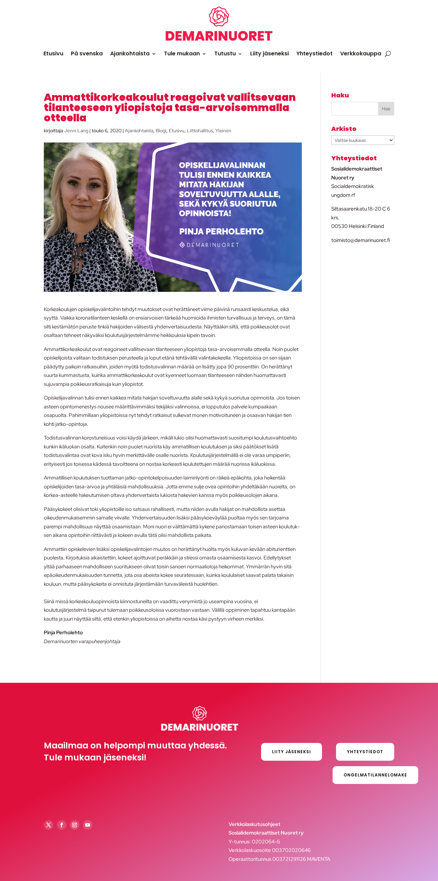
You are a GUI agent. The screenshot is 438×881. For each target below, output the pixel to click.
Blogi (161, 130)
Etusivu (53, 53)
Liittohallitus (200, 130)
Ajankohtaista (130, 53)
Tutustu (225, 53)
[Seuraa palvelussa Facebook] (61, 825)
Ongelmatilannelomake (375, 775)
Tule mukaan (182, 53)
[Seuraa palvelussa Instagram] (74, 825)
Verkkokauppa (360, 53)
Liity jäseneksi (269, 53)
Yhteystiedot (314, 53)
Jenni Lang (76, 130)
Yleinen (223, 130)
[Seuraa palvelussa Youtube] (87, 825)
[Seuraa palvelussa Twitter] (48, 825)
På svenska (87, 53)
